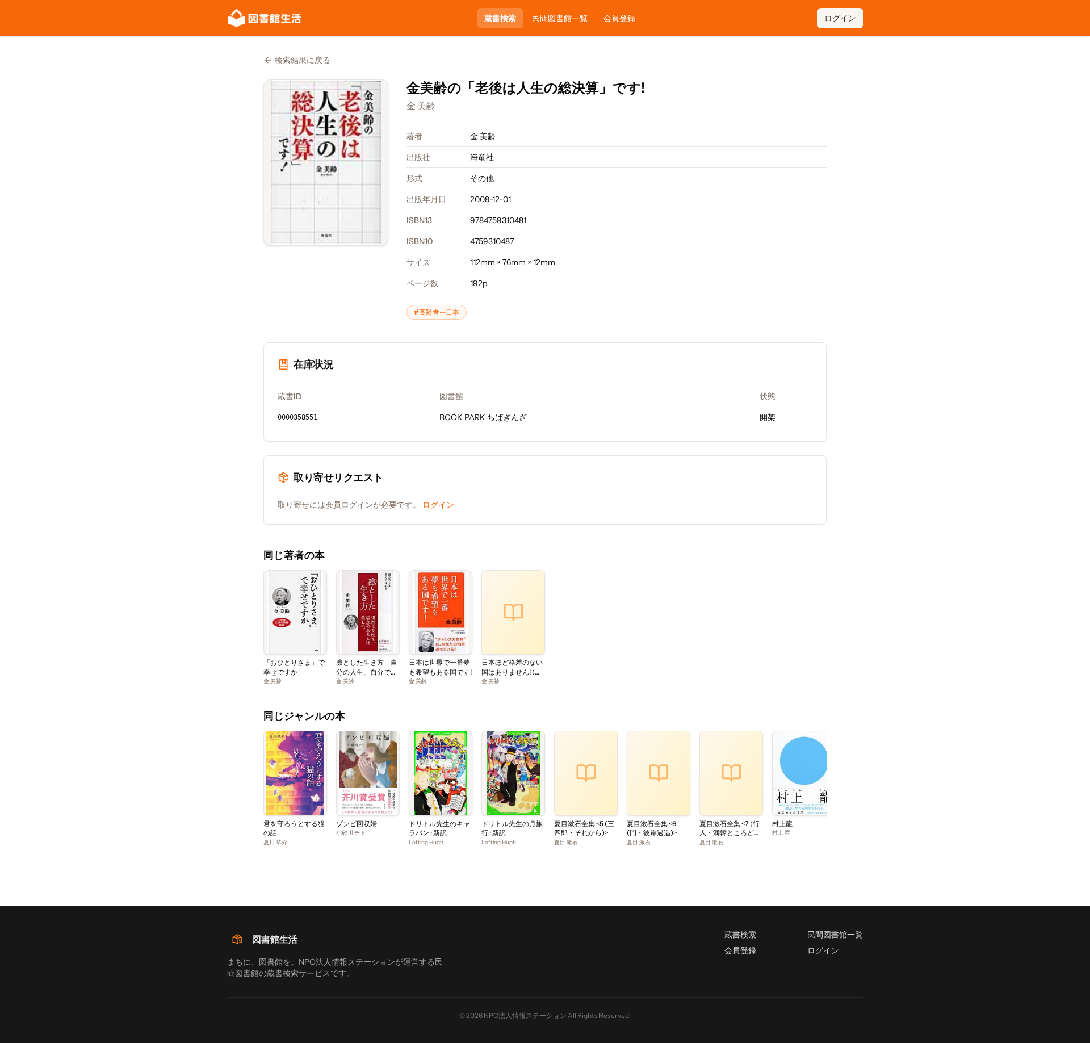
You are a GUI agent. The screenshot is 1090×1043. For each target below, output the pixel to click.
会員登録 (619, 18)
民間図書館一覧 (560, 18)
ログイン (840, 18)
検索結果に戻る (302, 60)
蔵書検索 (500, 18)
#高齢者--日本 (436, 312)
